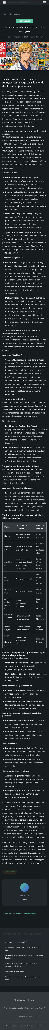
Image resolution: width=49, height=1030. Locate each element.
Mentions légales (20, 1016)
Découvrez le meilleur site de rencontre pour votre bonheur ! (24, 956)
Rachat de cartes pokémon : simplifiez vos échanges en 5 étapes (21, 964)
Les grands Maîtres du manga (16, 971)
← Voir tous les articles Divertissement (19, 914)
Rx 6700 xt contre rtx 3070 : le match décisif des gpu (23, 948)
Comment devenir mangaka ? (16, 942)
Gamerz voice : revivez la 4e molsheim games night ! (22, 978)
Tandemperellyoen (15, 2)
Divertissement (16, 14)
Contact (32, 1016)
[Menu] (44, 2)
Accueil (5, 14)
